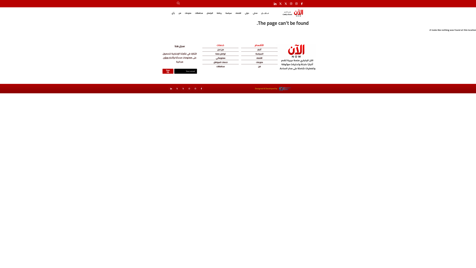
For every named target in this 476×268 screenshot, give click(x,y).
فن (179, 13)
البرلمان (210, 13)
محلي (255, 13)
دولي (247, 13)
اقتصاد (238, 13)
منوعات (188, 13)
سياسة (228, 13)
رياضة (219, 13)
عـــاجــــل (265, 13)
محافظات (199, 13)
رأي (173, 13)
